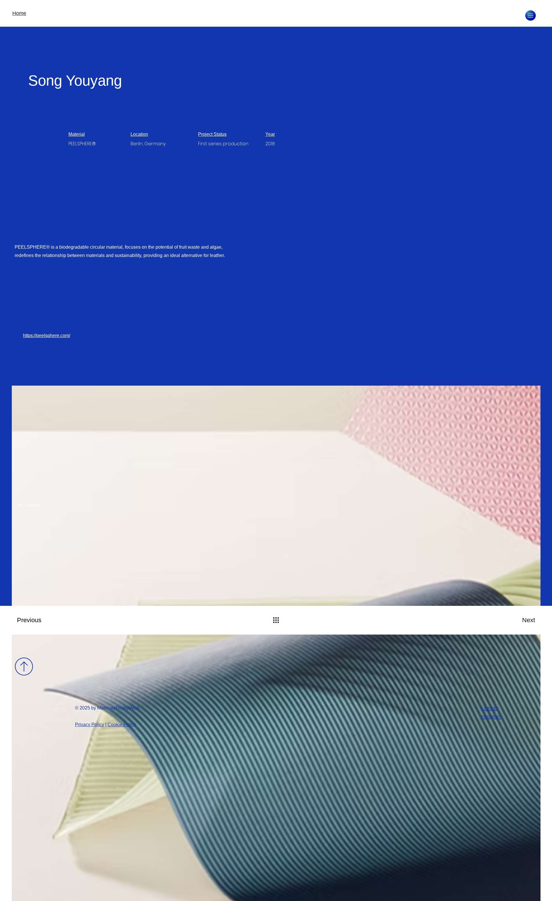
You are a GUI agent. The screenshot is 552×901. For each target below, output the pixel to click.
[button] (530, 15)
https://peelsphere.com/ (46, 335)
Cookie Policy (122, 724)
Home (19, 13)
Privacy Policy (89, 724)
